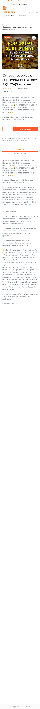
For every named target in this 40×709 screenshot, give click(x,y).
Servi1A (27, 707)
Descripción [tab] (20, 149)
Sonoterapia (12, 140)
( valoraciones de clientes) (20, 88)
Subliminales (22, 140)
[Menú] (37, 12)
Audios (14, 138)
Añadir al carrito (25, 129)
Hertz (4, 140)
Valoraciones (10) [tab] (20, 153)
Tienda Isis (8, 12)
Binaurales (22, 138)
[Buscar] (29, 12)
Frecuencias (31, 138)
